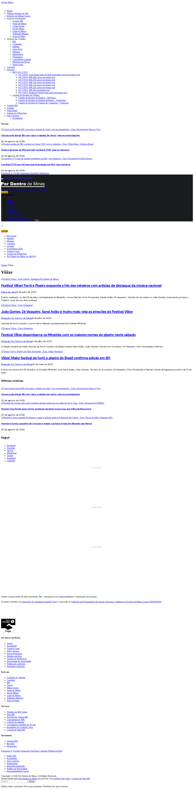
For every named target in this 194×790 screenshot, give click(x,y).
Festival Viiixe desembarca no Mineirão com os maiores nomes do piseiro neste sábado (68, 335)
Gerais (10, 685)
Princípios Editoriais (16, 666)
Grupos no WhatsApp (17, 113)
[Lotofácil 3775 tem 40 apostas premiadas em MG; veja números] (46, 158)
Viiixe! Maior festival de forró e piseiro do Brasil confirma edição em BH (55, 358)
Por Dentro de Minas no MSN (21, 220)
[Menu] (2, 178)
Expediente (17, 118)
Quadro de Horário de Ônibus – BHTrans (37, 98)
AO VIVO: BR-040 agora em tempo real (36, 77)
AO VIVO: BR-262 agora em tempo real (36, 87)
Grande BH (17, 21)
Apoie (9, 643)
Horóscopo (12, 746)
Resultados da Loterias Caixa (20, 727)
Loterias (10, 210)
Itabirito (15, 46)
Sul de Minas (18, 29)
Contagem (17, 44)
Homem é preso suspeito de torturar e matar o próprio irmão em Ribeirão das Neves (46, 423)
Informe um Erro (14, 656)
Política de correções (16, 664)
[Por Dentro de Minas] (23, 187)
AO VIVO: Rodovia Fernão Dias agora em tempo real (42, 92)
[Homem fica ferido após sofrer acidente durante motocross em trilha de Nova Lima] (52, 403)
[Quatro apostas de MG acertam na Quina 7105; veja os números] (47, 144)
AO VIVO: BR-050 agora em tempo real (36, 80)
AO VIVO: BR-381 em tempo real (34, 90)
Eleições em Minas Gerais (18, 16)
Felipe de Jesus (9, 292)
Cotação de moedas (15, 722)
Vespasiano (17, 57)
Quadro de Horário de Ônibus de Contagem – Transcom (43, 103)
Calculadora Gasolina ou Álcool (21, 725)
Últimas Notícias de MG (18, 13)
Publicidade (12, 110)
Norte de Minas (19, 23)
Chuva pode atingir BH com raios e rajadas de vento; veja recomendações (40, 135)
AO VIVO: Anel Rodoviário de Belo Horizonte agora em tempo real (49, 75)
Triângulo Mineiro (20, 34)
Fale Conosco (13, 115)
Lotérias (10, 108)
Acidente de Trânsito (16, 677)
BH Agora (11, 199)
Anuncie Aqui (13, 215)
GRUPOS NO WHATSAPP (19, 178)
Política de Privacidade (17, 768)
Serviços (10, 69)
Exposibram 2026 (15, 212)
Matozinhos (17, 54)
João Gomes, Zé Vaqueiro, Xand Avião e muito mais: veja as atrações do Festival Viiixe (67, 311)
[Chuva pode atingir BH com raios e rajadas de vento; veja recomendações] (51, 129)
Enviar (31, 781)
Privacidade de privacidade (19, 661)
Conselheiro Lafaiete (21, 59)
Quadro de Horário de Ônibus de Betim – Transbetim (42, 100)
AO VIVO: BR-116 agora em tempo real (36, 82)
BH (14, 41)
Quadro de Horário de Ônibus (25, 95)
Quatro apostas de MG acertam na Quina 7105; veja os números (35, 149)
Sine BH (11, 714)
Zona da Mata (18, 36)
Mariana (16, 52)
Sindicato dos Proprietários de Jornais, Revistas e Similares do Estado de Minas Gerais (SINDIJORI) (116, 602)
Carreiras (11, 67)
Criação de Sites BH (16, 730)
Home (9, 11)
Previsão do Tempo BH (17, 717)
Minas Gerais (13, 688)
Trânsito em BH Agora (17, 712)
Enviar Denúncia (14, 653)
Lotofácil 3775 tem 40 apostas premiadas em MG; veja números (35, 164)
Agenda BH (12, 105)
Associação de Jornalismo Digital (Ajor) (39, 602)
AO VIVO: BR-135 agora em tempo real (36, 85)
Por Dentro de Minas (28, 778)
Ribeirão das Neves (21, 62)
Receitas (10, 743)
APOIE (4, 192)
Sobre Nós (11, 756)
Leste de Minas (19, 31)
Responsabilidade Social (18, 771)
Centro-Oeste (18, 26)
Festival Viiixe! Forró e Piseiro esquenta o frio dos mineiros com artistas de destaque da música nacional (81, 285)
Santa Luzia (17, 64)
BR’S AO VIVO (20, 72)
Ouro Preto (17, 49)
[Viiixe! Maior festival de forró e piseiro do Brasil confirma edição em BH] (32, 351)
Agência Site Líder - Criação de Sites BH (71, 778)
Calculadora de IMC (16, 719)
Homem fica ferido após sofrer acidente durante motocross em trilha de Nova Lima (46, 408)
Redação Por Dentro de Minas (16, 318)
